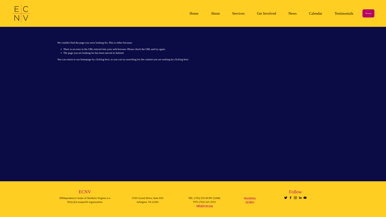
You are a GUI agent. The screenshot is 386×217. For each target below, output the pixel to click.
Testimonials (344, 13)
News (292, 13)
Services (238, 13)
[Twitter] (285, 197)
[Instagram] (295, 197)
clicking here (102, 59)
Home (194, 13)
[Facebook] (290, 197)
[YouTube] (305, 197)
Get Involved (266, 13)
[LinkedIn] (300, 197)
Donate (368, 13)
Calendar (315, 13)
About (215, 13)
